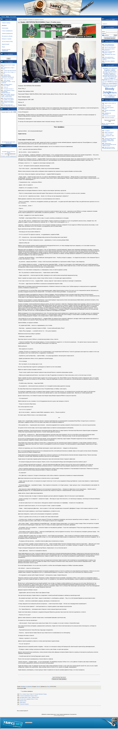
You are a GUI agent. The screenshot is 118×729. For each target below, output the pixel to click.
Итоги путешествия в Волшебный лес (108, 49)
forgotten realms (109, 70)
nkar (103, 81)
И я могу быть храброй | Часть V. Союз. (29, 699)
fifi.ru (3, 153)
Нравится (105, 23)
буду (116, 76)
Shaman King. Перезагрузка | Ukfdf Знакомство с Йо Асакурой (7, 76)
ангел (111, 83)
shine (108, 71)
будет (107, 83)
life (103, 68)
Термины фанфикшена (7, 33)
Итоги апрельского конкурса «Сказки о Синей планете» (108, 58)
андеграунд (114, 68)
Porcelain (105, 71)
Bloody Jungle (108, 90)
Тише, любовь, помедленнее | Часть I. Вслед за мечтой (8, 81)
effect (109, 76)
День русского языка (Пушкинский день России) (108, 148)
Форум (3, 46)
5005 (110, 121)
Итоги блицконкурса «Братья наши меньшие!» (108, 45)
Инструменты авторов (7, 36)
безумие (115, 85)
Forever (112, 76)
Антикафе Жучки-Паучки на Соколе (8, 152)
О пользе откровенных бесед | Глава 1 (29, 695)
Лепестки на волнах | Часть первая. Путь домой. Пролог (7, 102)
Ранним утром (23, 700)
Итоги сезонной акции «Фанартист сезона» (108, 52)
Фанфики (25, 19)
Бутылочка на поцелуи (110, 115)
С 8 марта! (107, 130)
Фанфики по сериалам (33, 19)
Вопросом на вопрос (109, 117)
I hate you (6, 87)
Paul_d (48, 686)
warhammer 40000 (108, 74)
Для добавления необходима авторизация (8, 142)
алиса (106, 97)
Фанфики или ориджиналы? (106, 114)
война (104, 95)
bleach (115, 83)
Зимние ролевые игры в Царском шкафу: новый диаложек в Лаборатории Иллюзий (109, 140)
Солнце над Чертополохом (10, 70)
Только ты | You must (8, 78)
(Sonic (109, 68)
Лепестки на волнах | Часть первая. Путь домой (7, 99)
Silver (111, 71)
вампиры (111, 97)
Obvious (107, 85)
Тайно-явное (23, 702)
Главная (20, 19)
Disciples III (106, 73)
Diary (104, 83)
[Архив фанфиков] (106, 723)
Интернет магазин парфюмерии (6, 50)
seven (109, 82)
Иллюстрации (5, 28)
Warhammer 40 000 (112, 80)
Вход (62, 715)
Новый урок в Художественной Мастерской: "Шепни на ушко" (109, 144)
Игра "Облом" (108, 105)
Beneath (114, 86)
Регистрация (57, 715)
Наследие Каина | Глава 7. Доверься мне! (29, 697)
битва (111, 85)
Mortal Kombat (110, 75)
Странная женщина (24, 704)
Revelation (105, 76)
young (111, 73)
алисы (114, 95)
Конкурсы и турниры (6, 38)
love (108, 95)
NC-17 (115, 73)
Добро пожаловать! (109, 132)
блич (103, 85)
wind (111, 86)
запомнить (106, 35)
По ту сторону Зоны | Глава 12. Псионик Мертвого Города (33, 694)
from (113, 81)
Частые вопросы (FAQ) (7, 41)
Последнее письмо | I (9, 88)
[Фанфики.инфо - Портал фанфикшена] (12, 723)
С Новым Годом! (108, 134)
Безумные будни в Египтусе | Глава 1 (6, 85)
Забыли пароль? (112, 36)
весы (107, 78)
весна (114, 74)
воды (111, 95)
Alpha (115, 81)
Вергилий (105, 75)
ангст (105, 81)
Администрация (5, 44)
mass (115, 75)
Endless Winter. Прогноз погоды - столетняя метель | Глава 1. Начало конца (7, 95)
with (105, 78)
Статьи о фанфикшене (7, 30)
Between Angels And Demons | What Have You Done (8, 105)
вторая (115, 71)
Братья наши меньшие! (110, 47)
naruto (105, 86)
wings (108, 86)
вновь (106, 68)
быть (114, 92)
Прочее (42, 19)
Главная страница (6, 22)
